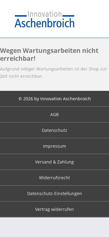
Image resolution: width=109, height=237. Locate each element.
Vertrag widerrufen (54, 209)
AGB (54, 114)
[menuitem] (54, 114)
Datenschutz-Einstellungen (54, 193)
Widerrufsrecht (54, 177)
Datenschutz (54, 130)
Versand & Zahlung (54, 162)
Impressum (54, 146)
